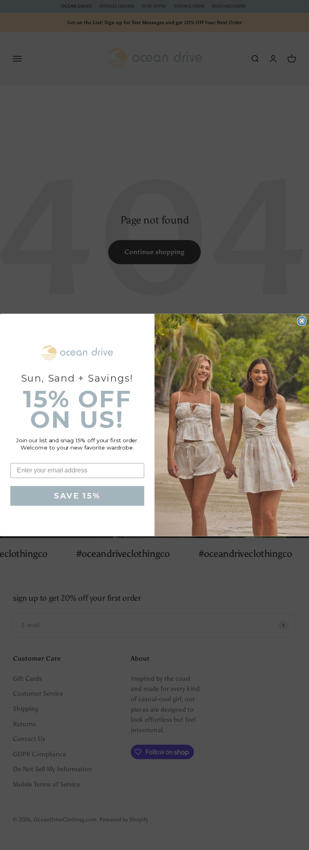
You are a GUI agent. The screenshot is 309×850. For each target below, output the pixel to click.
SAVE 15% (77, 496)
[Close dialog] (302, 321)
